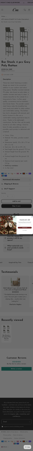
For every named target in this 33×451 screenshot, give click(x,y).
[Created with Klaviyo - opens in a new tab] (16, 234)
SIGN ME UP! (24, 227)
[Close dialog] (32, 217)
